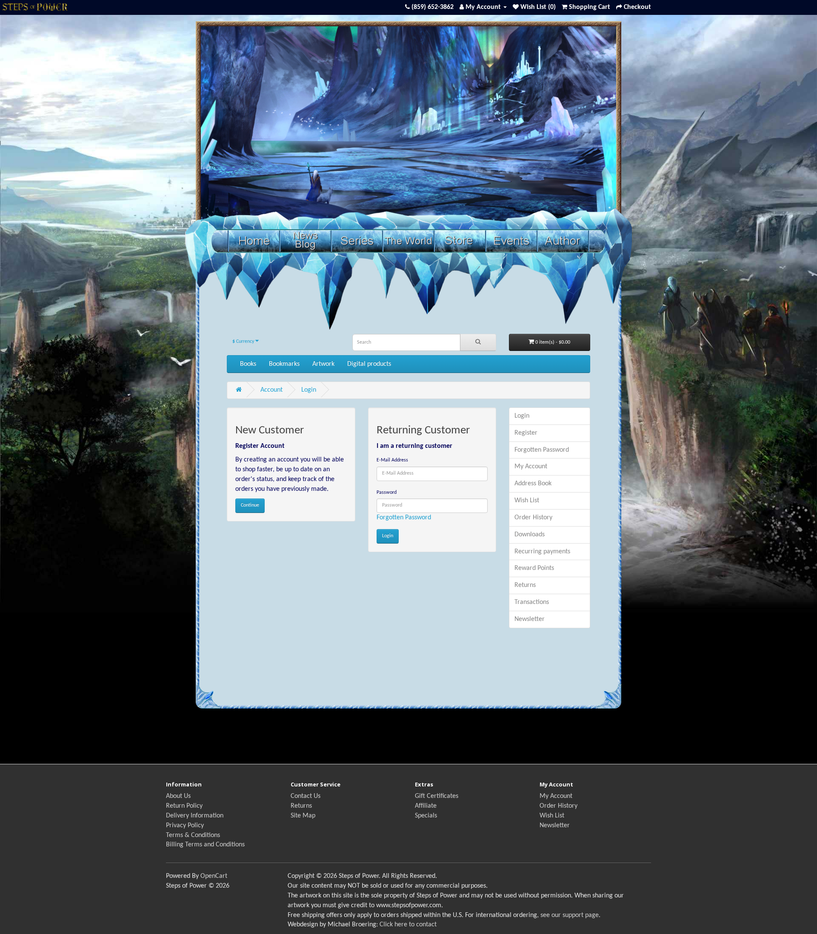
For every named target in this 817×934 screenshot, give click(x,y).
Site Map (303, 815)
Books (248, 364)
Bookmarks (284, 364)
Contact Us (305, 796)
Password (387, 492)
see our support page (569, 915)
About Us (178, 796)
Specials (426, 815)
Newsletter (529, 619)
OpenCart (213, 876)
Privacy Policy (185, 825)
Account (271, 390)
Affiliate (426, 806)
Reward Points (534, 568)
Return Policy (184, 806)
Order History (533, 517)
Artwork (323, 364)
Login (308, 390)
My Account (530, 466)
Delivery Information (194, 815)
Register (525, 433)
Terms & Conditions (193, 835)
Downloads (529, 534)
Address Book (532, 483)
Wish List (526, 500)
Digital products (369, 364)
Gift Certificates (436, 796)
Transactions (531, 602)
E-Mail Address (392, 460)
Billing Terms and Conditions (205, 844)
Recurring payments (542, 551)
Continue (250, 505)
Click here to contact (408, 924)
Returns (525, 585)
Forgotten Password (404, 517)
